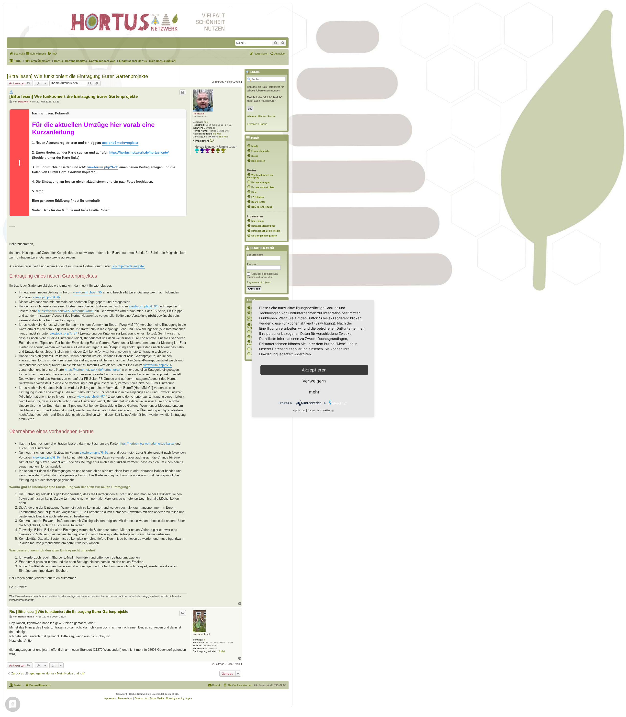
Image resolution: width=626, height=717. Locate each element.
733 (206, 122)
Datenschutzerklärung (321, 410)
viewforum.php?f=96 (157, 365)
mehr (314, 391)
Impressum (298, 410)
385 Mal (223, 136)
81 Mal (217, 133)
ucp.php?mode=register (120, 143)
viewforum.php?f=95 (102, 167)
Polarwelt (198, 113)
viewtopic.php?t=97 (46, 297)
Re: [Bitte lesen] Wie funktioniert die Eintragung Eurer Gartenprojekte (68, 611)
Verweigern (314, 380)
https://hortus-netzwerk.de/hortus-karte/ (139, 152)
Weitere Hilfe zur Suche (261, 116)
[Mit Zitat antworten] (182, 92)
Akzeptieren (314, 369)
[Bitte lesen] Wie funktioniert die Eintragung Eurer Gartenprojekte (77, 76)
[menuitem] (17, 53)
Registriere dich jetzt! (258, 282)
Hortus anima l (201, 634)
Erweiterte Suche (257, 124)
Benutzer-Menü (262, 248)
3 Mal (222, 651)
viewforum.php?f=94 (143, 306)
